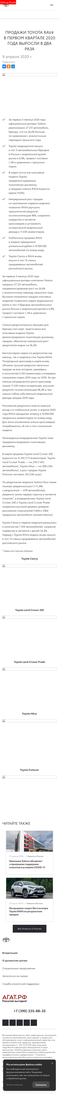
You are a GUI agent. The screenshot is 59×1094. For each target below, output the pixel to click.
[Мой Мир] (13, 66)
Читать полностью (14, 1084)
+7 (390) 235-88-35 (30, 1010)
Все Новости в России (30, 928)
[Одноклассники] (9, 66)
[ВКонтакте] (4, 66)
